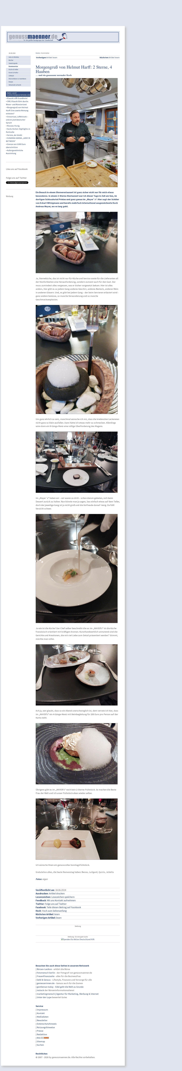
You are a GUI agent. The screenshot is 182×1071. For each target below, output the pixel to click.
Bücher (11, 60)
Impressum (42, 1009)
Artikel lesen (46, 57)
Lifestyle (11, 76)
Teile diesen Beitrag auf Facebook (64, 907)
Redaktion (42, 1034)
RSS (38, 1037)
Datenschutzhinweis (47, 1023)
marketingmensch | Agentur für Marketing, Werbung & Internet (68, 993)
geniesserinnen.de (45, 983)
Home (38, 53)
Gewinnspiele (13, 63)
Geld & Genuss (44, 979)
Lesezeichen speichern (63, 896)
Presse (40, 1030)
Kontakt (41, 1013)
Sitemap (41, 1041)
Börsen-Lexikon (44, 969)
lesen (49, 917)
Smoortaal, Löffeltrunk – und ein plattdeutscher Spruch (17, 119)
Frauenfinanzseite (45, 976)
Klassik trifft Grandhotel (17, 98)
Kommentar (13, 66)
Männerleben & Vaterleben (17, 79)
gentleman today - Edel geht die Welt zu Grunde (60, 986)
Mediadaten (42, 1016)
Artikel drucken (57, 893)
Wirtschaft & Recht (15, 85)
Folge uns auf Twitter (55, 903)
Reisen (11, 82)
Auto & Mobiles (14, 57)
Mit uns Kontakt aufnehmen (61, 900)
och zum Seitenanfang (55, 910)
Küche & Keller (13, 69)
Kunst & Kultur (13, 73)
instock (40, 990)
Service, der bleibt (14, 135)
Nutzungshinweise (46, 1027)
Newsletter (42, 1020)
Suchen (40, 1044)
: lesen (48, 914)
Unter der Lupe (44, 997)
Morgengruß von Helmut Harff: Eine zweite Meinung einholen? (17, 110)
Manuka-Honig (13, 126)
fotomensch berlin (46, 972)
